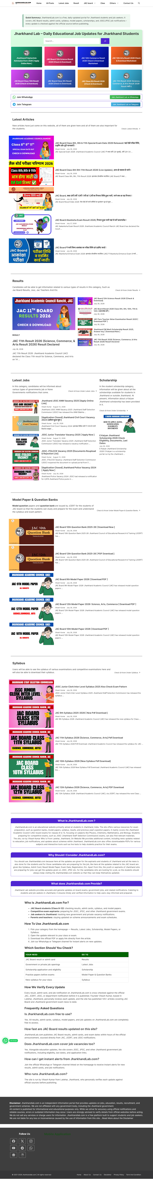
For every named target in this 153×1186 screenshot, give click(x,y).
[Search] (105, 41)
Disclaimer (107, 1175)
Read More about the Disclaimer (117, 1118)
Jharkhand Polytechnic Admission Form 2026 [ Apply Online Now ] (26, 61)
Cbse (103, 3)
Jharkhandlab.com (29, 1175)
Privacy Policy (119, 1175)
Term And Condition (133, 1175)
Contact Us (128, 3)
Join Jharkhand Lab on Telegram (126, 104)
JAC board (88, 3)
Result (76, 3)
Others (113, 3)
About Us (87, 1175)
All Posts (50, 3)
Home (38, 3)
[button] (139, 3)
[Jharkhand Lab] (21, 3)
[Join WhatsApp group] (5, 1041)
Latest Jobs (64, 3)
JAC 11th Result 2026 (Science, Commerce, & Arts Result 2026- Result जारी (126, 83)
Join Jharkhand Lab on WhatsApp (125, 97)
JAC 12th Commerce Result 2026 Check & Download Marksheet (93, 61)
